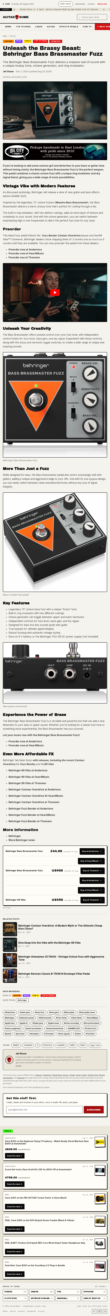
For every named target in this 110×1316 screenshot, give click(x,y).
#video (78, 1034)
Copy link (94, 1045)
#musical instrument (54, 1028)
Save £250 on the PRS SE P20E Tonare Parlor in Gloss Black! (36, 1198)
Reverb (102, 1075)
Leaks (38, 27)
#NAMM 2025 (74, 1028)
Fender (72, 1075)
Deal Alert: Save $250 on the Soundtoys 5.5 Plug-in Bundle (35, 1265)
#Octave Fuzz (90, 1028)
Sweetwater (8, 1078)
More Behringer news (22, 840)
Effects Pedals (68, 27)
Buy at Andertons (90, 851)
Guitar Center (81, 1075)
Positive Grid (93, 1075)
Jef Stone (8, 71)
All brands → (101, 1286)
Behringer (15, 836)
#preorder (20, 1034)
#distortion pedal (26, 1018)
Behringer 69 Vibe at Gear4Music (29, 776)
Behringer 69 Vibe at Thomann (27, 783)
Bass (18, 41)
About (5, 1311)
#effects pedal (45, 1018)
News (8, 27)
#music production (33, 1028)
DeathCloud (57, 1075)
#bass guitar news (87, 1012)
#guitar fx (24, 1023)
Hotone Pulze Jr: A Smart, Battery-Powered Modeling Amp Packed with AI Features (41, 9)
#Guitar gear (38, 1023)
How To (87, 27)
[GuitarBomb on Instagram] (99, 1311)
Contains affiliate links (15, 77)
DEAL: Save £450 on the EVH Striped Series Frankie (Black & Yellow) (39, 1220)
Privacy (41, 1311)
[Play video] (55, 292)
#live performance (91, 1023)
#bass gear (54, 1012)
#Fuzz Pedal (61, 1018)
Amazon (38, 1075)
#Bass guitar (69, 1012)
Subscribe (102, 4)
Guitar (51, 27)
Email (83, 1045)
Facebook (28, 1045)
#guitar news (53, 1023)
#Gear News (76, 1018)
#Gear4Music (92, 1018)
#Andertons (10, 1012)
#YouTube (90, 1034)
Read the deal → (14, 1156)
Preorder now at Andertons (25, 249)
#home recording (71, 1023)
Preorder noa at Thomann (24, 257)
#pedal (8, 1034)
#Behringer (9, 1018)
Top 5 (28, 41)
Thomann (21, 1078)
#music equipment (12, 1028)
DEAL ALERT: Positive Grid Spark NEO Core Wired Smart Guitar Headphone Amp (45, 1243)
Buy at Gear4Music (89, 861)
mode (65, 4)
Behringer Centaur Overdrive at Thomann (34, 802)
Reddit (16, 1045)
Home (5, 36)
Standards (31, 1311)
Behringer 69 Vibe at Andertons (28, 770)
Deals (8, 1131)
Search (13, 1311)
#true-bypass (64, 1034)
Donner (65, 1075)
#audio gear (25, 1012)
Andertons (47, 1075)
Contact (91, 4)
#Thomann (48, 1034)
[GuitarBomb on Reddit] (105, 1311)
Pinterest (47, 1045)
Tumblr (73, 1045)
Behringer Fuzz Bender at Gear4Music (32, 815)
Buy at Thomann (91, 870)
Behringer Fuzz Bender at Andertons (31, 808)
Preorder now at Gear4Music (26, 253)
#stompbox (34, 1034)
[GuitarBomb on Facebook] (94, 1311)
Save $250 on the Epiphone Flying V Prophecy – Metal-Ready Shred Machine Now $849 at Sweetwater (47, 1142)
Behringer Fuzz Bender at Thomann (30, 821)
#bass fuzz (39, 1012)
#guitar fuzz (10, 1023)
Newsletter (80, 4)
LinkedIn (61, 1045)
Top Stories (23, 27)
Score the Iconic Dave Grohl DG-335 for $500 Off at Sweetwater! (38, 1169)
